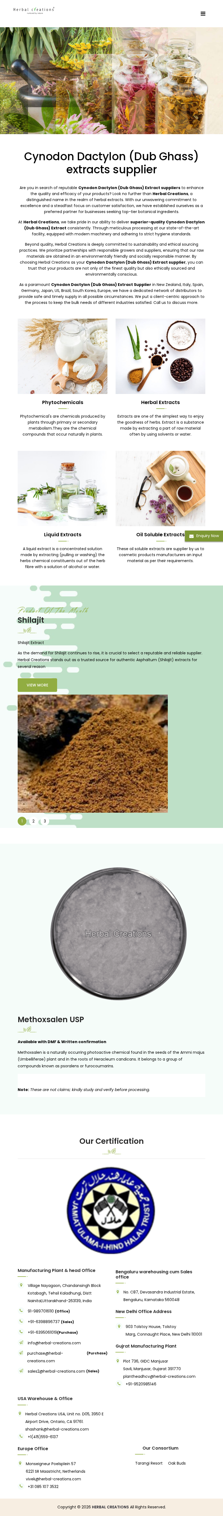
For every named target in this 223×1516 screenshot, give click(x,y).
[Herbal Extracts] (160, 356)
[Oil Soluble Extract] (160, 488)
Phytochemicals (62, 402)
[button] (32, 1210)
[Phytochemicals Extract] (62, 356)
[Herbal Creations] (34, 9)
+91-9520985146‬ (141, 1384)
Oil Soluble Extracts (160, 534)
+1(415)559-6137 (43, 1437)
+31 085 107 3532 (43, 1486)
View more (37, 685)
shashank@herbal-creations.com (57, 1429)
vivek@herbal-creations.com (53, 1479)
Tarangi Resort (149, 1463)
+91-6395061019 (42, 1332)
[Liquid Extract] (62, 488)
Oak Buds (177, 1463)
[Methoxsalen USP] (111, 934)
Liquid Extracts (62, 534)
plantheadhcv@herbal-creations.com (159, 1376)
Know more (54, 118)
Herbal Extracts (160, 402)
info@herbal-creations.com (54, 1343)
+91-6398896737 (44, 1321)
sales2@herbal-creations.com (56, 1371)
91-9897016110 (41, 1311)
